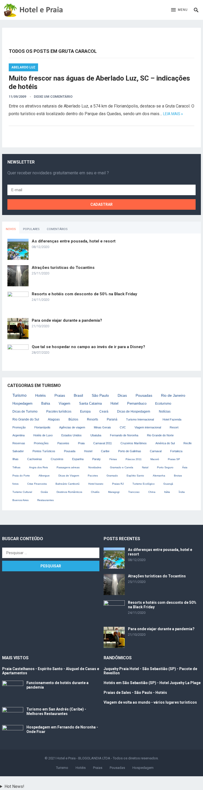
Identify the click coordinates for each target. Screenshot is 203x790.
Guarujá (168, 483)
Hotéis (40, 395)
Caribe (105, 451)
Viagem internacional (148, 427)
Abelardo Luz (23, 67)
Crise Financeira (37, 483)
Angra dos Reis (38, 467)
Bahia (45, 403)
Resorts (92, 419)
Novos (11, 229)
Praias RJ (118, 483)
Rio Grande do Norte (160, 435)
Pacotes (93, 475)
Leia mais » (173, 114)
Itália (167, 491)
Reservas (18, 443)
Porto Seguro (165, 467)
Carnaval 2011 (102, 443)
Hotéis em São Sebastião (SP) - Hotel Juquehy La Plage (152, 683)
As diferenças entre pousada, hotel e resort (74, 241)
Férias (113, 459)
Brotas (178, 475)
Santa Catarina (90, 403)
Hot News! (14, 786)
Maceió (154, 459)
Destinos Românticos (69, 491)
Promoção (19, 427)
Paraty (96, 459)
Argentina (18, 435)
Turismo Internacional (140, 419)
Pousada (69, 451)
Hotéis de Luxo (43, 435)
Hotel (114, 403)
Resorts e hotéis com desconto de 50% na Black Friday (84, 294)
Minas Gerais (102, 427)
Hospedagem (22, 403)
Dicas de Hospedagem (133, 411)
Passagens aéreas (68, 467)
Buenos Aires (20, 500)
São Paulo (100, 395)
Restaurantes (45, 500)
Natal (145, 467)
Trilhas (16, 467)
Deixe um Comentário (53, 97)
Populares (31, 229)
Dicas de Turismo (25, 411)
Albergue (44, 475)
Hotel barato (95, 483)
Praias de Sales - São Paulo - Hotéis (135, 692)
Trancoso (134, 491)
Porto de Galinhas (129, 451)
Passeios (63, 443)
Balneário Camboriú (68, 483)
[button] (179, 10)
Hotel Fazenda (172, 419)
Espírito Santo (135, 475)
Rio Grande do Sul (25, 419)
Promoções (41, 443)
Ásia (184, 467)
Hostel (88, 451)
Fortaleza (176, 451)
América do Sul (165, 443)
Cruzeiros (57, 459)
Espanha (78, 459)
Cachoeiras (34, 459)
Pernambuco (136, 403)
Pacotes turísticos (58, 411)
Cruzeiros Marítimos (134, 443)
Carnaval (156, 451)
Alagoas (54, 419)
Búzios (73, 419)
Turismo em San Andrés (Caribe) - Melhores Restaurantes (56, 711)
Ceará (103, 411)
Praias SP (174, 459)
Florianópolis (42, 427)
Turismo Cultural (22, 491)
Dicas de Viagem (68, 475)
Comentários (57, 229)
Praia (81, 443)
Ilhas (15, 459)
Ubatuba (95, 435)
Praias (59, 395)
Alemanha (159, 475)
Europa (85, 411)
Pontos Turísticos (44, 451)
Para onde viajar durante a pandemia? (67, 320)
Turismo (19, 395)
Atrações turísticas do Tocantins (63, 267)
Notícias (164, 411)
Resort (174, 427)
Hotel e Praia (66, 758)
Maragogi (113, 491)
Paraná (112, 419)
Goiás (44, 491)
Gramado (112, 475)
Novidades (94, 467)
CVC (123, 427)
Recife (187, 443)
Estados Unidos (71, 435)
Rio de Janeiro (173, 396)
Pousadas (144, 396)
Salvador (18, 451)
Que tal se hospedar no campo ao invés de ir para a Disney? (88, 346)
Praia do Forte (21, 475)
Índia (182, 491)
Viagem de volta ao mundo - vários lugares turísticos (150, 702)
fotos (15, 483)
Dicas (122, 396)
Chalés (95, 491)
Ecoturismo (163, 403)
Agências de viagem (72, 427)
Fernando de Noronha (124, 435)
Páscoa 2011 (134, 459)
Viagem (64, 403)
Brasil (78, 395)
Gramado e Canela (121, 467)
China (151, 491)
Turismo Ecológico (143, 483)
